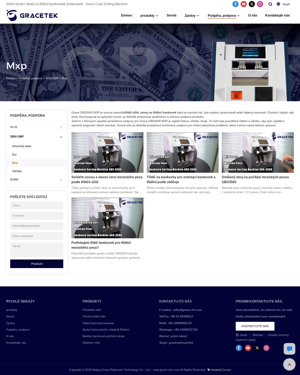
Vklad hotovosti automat (98, 323)
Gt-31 (14, 127)
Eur (14, 154)
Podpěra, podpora (222, 15)
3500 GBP (52, 78)
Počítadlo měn (92, 309)
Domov (126, 15)
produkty (147, 15)
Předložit (36, 263)
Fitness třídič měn (94, 316)
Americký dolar (21, 146)
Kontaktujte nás (277, 15)
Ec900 (14, 179)
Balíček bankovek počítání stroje (103, 336)
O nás (252, 15)
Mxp (64, 78)
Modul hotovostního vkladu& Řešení (106, 329)
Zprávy (190, 15)
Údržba (17, 171)
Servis (172, 15)
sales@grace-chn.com (187, 309)
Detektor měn (91, 342)
